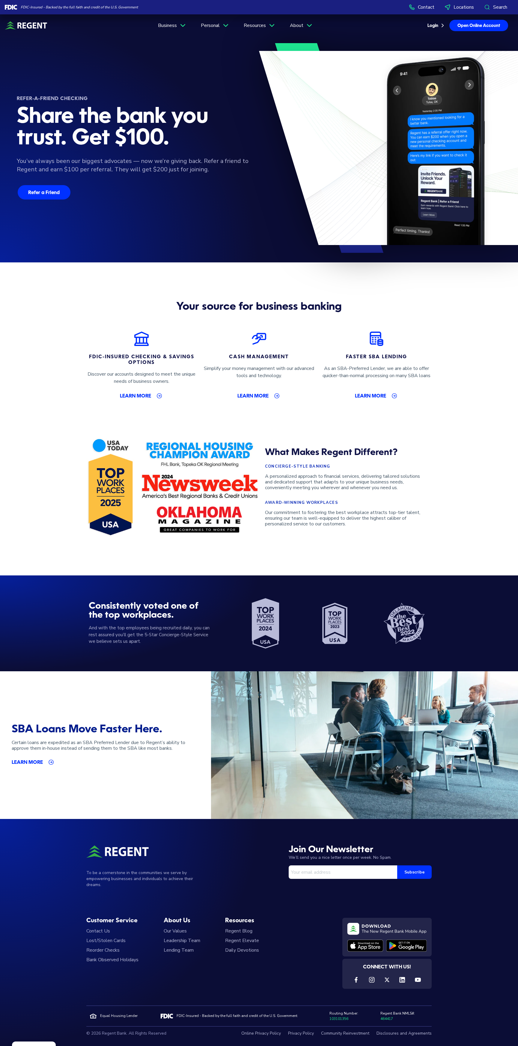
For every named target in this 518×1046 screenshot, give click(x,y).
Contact (426, 7)
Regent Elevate (242, 940)
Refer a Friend (44, 193)
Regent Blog (238, 931)
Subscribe (414, 872)
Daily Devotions (242, 950)
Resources (255, 25)
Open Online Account (478, 26)
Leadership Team (182, 940)
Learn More (135, 396)
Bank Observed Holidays (112, 959)
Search (500, 7)
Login (432, 26)
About (296, 25)
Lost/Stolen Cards (106, 940)
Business (167, 25)
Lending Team (179, 950)
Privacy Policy (301, 1033)
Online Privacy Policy (261, 1033)
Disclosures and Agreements (404, 1033)
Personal (210, 25)
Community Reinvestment (345, 1033)
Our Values (175, 931)
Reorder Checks (103, 950)
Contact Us (98, 931)
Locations (464, 7)
